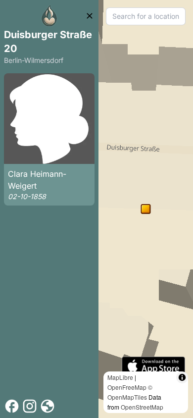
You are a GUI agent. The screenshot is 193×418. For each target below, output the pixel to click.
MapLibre (120, 377)
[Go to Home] (49, 16)
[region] (145, 209)
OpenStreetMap (142, 407)
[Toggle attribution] (182, 377)
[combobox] (145, 16)
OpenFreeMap (126, 387)
